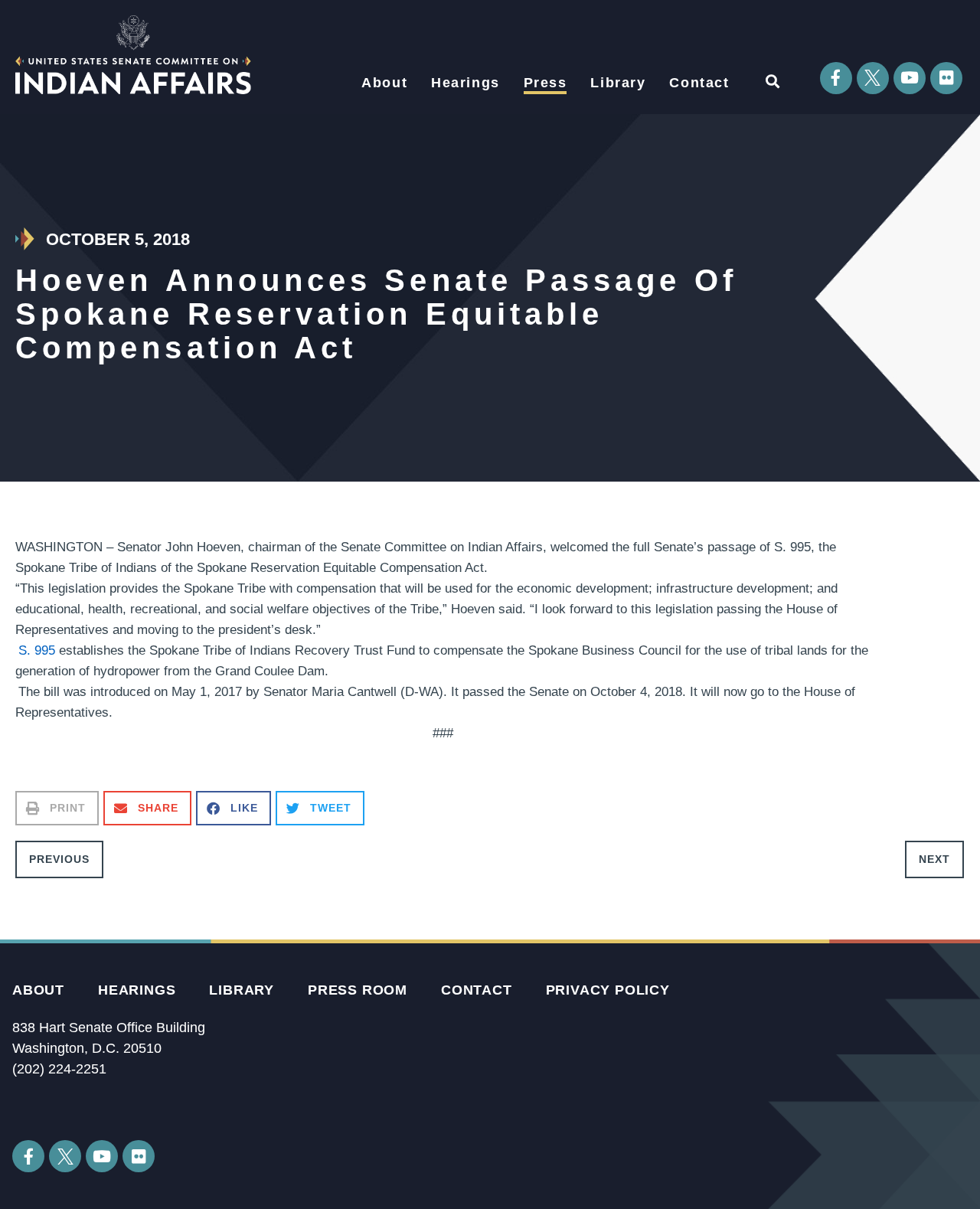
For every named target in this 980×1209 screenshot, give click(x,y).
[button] (772, 81)
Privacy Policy (608, 990)
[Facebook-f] (836, 78)
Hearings (465, 82)
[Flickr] (946, 78)
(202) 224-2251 (59, 1069)
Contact (699, 82)
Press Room (357, 990)
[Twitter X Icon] (873, 78)
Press (545, 82)
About (384, 82)
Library (617, 82)
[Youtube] (909, 78)
